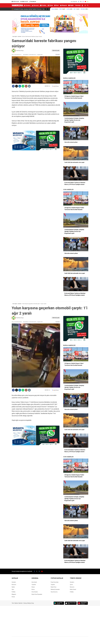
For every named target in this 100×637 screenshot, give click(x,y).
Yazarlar (34, 584)
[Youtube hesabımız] (85, 1)
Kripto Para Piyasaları (37, 594)
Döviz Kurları (35, 591)
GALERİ (16, 1)
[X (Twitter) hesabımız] (80, 1)
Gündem (28, 5)
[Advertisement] (95, 35)
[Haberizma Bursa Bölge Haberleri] (17, 6)
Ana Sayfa (34, 582)
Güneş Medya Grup (29, 603)
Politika (44, 5)
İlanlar (13, 587)
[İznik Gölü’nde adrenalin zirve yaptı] (75, 153)
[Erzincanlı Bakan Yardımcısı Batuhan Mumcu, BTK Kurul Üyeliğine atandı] (75, 173)
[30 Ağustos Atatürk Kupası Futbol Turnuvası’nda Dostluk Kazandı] (75, 87)
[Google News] (55, 86)
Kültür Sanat (73, 589)
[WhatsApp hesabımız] (87, 1)
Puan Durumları (54, 582)
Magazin (64, 5)
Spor (57, 5)
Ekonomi (36, 5)
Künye (33, 587)
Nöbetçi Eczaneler (55, 589)
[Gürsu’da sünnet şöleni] (75, 133)
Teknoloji (77, 5)
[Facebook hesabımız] (78, 1)
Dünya (51, 5)
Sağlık (72, 5)
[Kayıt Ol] (82, 5)
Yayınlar (53, 584)
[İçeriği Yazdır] (29, 86)
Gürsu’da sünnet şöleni (19, 9)
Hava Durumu (54, 591)
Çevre (71, 584)
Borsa (33, 589)
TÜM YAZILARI (55, 50)
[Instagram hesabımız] (83, 1)
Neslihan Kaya (20, 50)
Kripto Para (53, 587)
